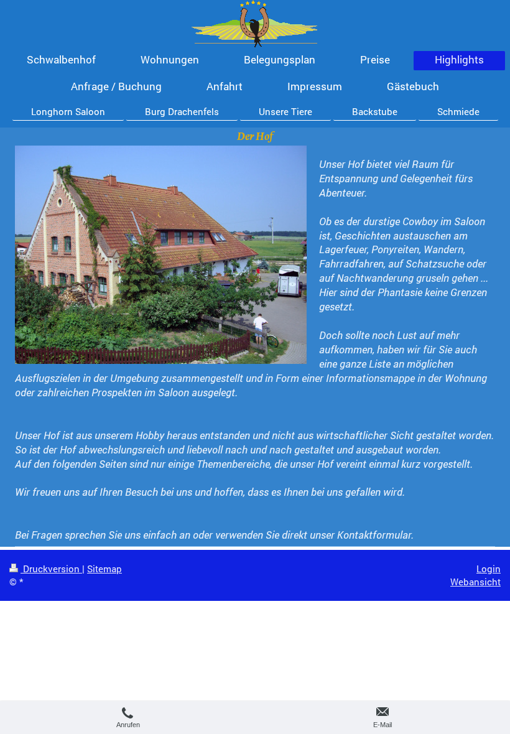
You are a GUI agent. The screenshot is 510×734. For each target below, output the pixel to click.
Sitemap (104, 568)
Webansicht (475, 581)
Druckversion (51, 568)
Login (488, 568)
